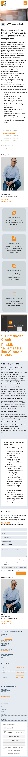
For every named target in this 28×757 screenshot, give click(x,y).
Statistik (9, 732)
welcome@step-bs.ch (5, 696)
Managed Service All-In (9, 148)
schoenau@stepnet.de (5, 650)
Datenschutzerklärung (14, 559)
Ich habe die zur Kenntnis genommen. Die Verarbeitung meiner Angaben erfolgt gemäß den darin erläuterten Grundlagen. (15, 561)
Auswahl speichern (14, 736)
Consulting (3, 709)
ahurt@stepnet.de (6, 201)
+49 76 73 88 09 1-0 (9, 648)
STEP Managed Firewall (10, 140)
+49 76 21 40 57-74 (20, 677)
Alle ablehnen (14, 744)
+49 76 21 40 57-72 (20, 670)
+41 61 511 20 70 (8, 693)
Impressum (10, 753)
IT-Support (3, 714)
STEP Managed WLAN (9, 145)
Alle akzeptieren (14, 740)
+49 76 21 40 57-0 (8, 639)
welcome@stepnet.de (5, 641)
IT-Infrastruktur (4, 711)
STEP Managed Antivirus (10, 130)
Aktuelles (3, 716)
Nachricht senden (21, 573)
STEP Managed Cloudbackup (11, 135)
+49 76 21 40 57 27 (6, 199)
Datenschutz (17, 753)
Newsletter (3, 719)
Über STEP (3, 707)
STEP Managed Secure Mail (10, 138)
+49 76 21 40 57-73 (20, 675)
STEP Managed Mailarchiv (10, 143)
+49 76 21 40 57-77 (20, 672)
